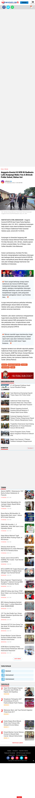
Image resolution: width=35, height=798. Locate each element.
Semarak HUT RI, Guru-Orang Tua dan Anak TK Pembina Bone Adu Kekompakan (12, 626)
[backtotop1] (33, 760)
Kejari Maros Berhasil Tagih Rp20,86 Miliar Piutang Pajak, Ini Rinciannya (11, 537)
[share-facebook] (4, 7)
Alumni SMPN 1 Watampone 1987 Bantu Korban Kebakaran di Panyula (12, 493)
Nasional (8, 671)
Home (2, 169)
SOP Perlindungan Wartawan (23, 753)
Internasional (9, 675)
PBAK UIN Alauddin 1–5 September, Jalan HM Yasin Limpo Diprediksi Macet (12, 526)
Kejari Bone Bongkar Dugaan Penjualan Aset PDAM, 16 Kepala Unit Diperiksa (13, 690)
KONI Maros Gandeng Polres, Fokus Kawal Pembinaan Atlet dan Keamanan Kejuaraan (12, 648)
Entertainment (10, 679)
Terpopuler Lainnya (17, 742)
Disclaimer (15, 750)
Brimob (6, 169)
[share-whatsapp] (12, 7)
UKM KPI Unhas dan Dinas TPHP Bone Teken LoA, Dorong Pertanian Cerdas (12, 593)
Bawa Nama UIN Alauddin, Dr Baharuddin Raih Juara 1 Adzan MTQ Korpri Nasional (11, 515)
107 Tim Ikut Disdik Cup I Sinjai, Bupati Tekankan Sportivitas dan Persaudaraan (11, 615)
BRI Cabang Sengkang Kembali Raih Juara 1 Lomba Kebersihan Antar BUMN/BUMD (11, 604)
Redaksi (9, 750)
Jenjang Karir (11, 755)
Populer (24, 2)
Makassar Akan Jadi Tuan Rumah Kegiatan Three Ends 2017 (18, 711)
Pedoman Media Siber (21, 755)
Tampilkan (30, 448)
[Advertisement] (17, 88)
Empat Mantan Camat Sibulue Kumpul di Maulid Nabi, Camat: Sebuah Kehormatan (11, 637)
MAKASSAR (5, 367)
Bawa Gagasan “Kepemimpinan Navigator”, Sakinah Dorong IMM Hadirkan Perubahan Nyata (12, 582)
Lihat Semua (17, 658)
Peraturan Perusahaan (9, 753)
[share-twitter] (8, 7)
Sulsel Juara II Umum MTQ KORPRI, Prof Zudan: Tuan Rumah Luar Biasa (12, 560)
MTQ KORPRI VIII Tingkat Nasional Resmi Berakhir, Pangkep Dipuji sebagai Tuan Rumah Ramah (12, 571)
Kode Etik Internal (23, 750)
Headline (24, 364)
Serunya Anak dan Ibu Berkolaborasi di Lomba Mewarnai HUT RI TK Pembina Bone (12, 548)
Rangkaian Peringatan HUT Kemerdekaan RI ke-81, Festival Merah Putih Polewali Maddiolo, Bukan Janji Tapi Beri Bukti (13, 701)
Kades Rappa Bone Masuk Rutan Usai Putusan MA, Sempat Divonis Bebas (12, 723)
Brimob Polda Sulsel (14, 364)
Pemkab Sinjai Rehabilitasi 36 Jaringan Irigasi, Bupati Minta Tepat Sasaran (11, 504)
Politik (12, 367)
